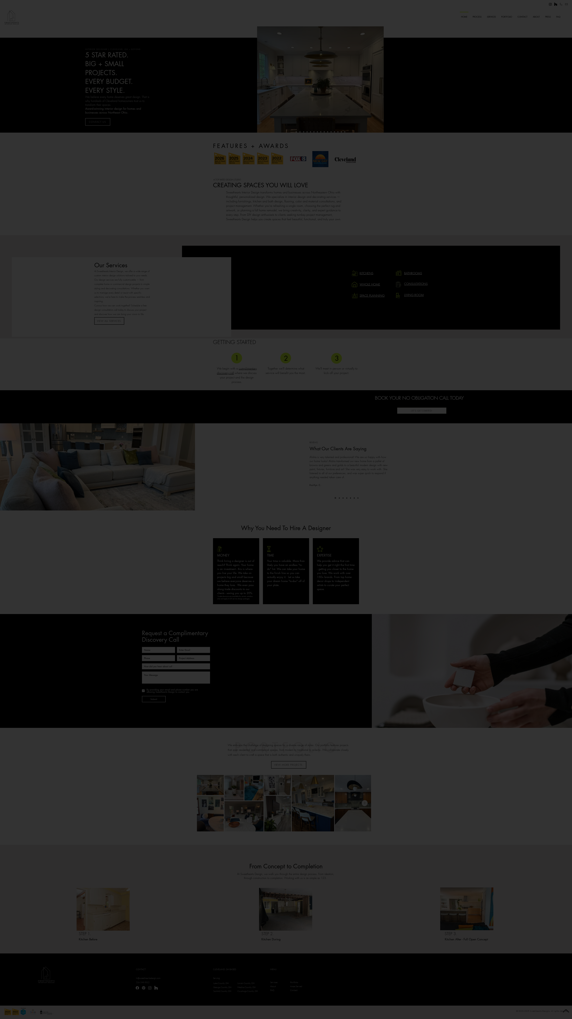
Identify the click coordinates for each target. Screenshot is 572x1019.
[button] (351, 458)
